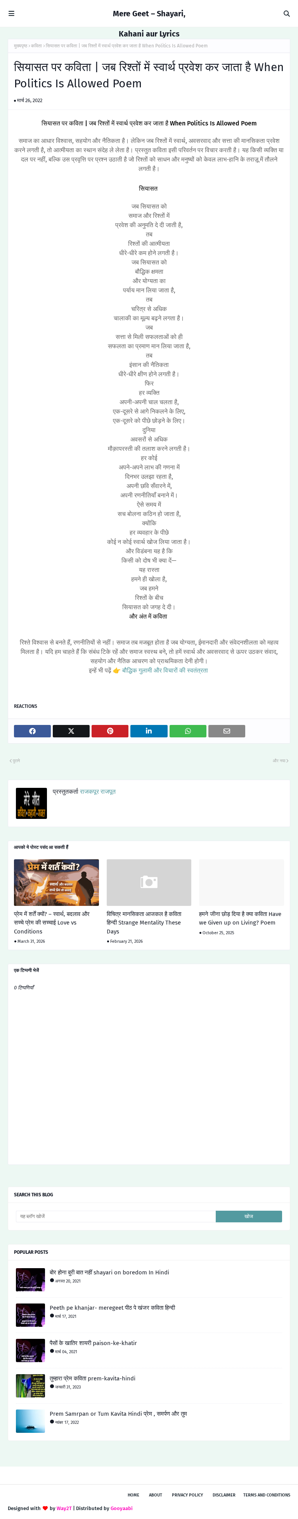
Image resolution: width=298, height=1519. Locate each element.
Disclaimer (224, 1495)
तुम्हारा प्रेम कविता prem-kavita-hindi (92, 1378)
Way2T (64, 1508)
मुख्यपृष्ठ (20, 46)
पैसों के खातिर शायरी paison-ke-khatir (93, 1343)
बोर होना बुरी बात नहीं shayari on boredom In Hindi (109, 1272)
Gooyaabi (122, 1508)
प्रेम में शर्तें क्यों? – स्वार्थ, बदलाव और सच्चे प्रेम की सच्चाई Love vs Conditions (52, 923)
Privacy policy (187, 1495)
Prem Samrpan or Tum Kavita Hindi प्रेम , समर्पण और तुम (118, 1413)
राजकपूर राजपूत (97, 791)
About (155, 1495)
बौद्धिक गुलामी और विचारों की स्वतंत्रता (164, 670)
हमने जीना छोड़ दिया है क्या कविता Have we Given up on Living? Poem (240, 918)
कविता (36, 46)
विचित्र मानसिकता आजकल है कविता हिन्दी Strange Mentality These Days (144, 923)
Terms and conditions (266, 1495)
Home (133, 1495)
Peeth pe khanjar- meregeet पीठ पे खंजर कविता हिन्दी (112, 1307)
